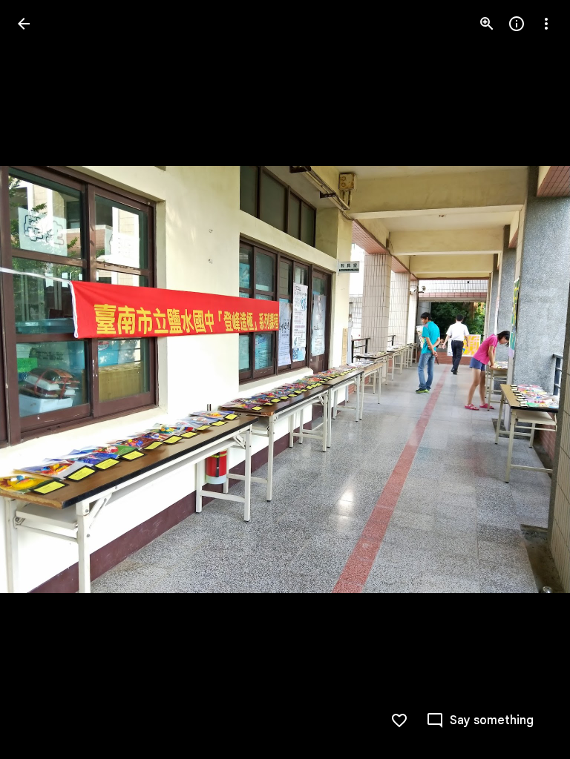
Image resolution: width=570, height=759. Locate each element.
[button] (41, 379)
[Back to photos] (24, 24)
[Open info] (516, 24)
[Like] (399, 720)
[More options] (546, 24)
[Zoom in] (487, 24)
